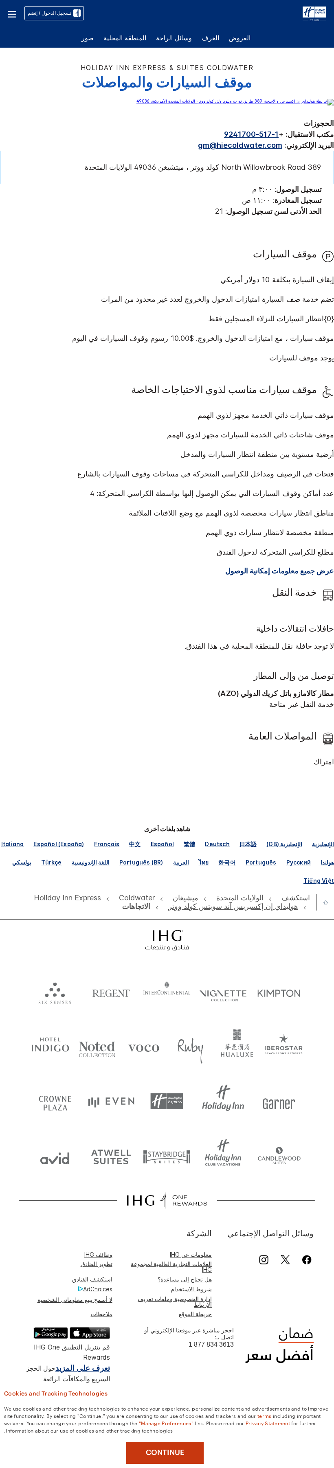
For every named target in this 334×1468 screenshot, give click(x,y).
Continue (165, 1452)
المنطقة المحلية (124, 38)
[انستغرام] (264, 1260)
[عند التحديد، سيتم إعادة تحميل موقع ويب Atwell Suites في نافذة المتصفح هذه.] (111, 1156)
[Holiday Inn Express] (314, 13)
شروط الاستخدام (191, 1289)
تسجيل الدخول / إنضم (49, 13)
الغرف (210, 38)
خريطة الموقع (195, 1313)
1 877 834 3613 (211, 1344)
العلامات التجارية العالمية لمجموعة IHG (171, 1266)
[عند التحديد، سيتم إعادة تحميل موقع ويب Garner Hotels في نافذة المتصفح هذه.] (279, 1101)
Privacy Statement (268, 1422)
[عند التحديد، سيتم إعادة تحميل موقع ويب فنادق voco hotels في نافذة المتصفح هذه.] (144, 1046)
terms (264, 1415)
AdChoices (97, 1289)
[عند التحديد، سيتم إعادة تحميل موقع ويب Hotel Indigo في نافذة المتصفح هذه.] (50, 1046)
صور (87, 38)
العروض (239, 38)
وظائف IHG (98, 1254)
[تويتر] (285, 1260)
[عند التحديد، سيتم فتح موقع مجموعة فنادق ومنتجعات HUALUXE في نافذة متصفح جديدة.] (237, 1046)
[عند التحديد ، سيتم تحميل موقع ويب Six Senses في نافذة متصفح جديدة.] (55, 991)
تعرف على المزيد (82, 1368)
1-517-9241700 (251, 134)
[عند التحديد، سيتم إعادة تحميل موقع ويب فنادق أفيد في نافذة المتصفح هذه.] (55, 1156)
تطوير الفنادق (96, 1263)
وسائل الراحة (174, 38)
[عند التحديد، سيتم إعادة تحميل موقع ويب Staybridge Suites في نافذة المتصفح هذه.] (167, 1156)
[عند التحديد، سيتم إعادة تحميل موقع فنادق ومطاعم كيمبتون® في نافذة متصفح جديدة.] (279, 991)
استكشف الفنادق (92, 1279)
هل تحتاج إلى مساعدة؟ (185, 1279)
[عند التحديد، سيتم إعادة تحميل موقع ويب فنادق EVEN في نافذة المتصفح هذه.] (111, 1101)
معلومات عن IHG (191, 1254)
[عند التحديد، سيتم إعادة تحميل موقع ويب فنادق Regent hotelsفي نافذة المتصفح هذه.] (111, 991)
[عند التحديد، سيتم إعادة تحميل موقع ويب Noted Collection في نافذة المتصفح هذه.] (97, 1046)
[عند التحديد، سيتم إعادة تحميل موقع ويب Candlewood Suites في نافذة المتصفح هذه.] (279, 1156)
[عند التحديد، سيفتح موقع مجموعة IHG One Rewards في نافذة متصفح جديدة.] (167, 1200)
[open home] (322, 902)
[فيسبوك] (305, 1260)
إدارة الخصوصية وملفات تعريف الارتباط (175, 1301)
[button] (12, 13)
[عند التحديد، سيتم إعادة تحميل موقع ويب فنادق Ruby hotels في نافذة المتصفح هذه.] (190, 1046)
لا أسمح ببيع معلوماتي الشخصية (74, 1299)
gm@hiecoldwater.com (240, 145)
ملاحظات (101, 1313)
